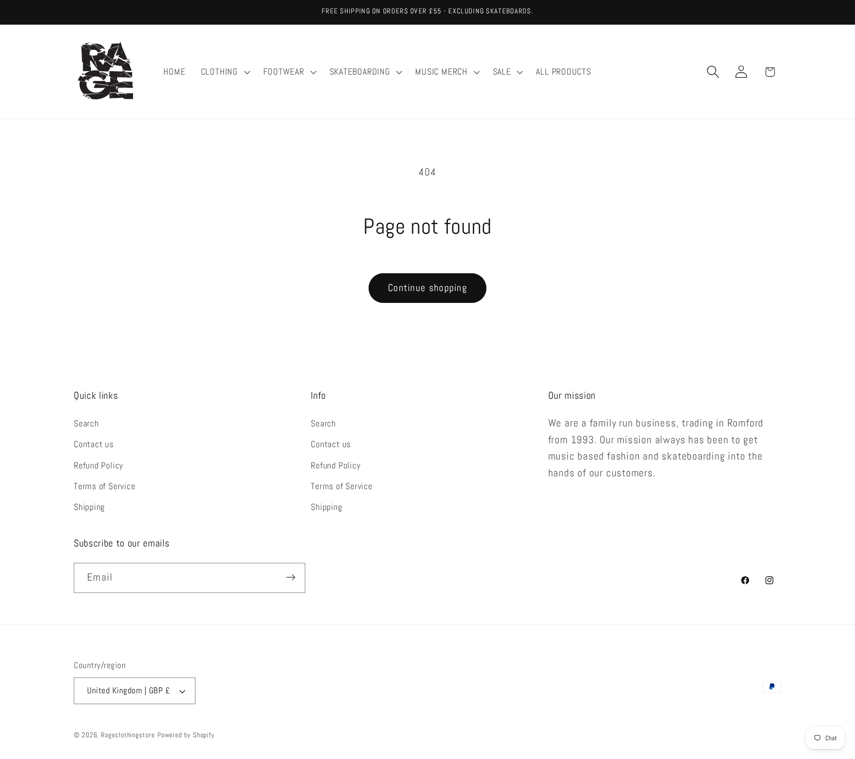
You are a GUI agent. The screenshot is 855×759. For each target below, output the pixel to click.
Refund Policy (98, 465)
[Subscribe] (291, 577)
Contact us (94, 444)
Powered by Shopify (186, 734)
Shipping (89, 507)
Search (86, 423)
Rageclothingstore (127, 734)
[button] (224, 71)
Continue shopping (427, 288)
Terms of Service (104, 486)
